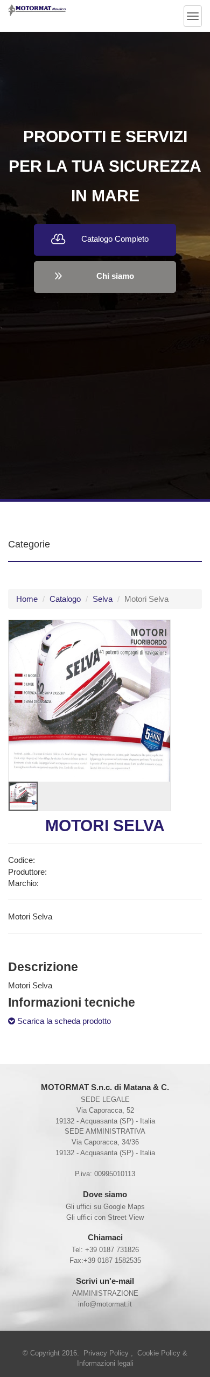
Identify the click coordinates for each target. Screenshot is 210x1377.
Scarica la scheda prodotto (63, 1020)
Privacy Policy (107, 1353)
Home (27, 598)
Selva (103, 598)
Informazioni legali (105, 1363)
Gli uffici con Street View (105, 1217)
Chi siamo (115, 275)
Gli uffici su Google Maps (105, 1207)
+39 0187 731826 (112, 1250)
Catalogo (65, 598)
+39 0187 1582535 (112, 1260)
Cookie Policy (160, 1353)
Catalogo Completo (115, 238)
